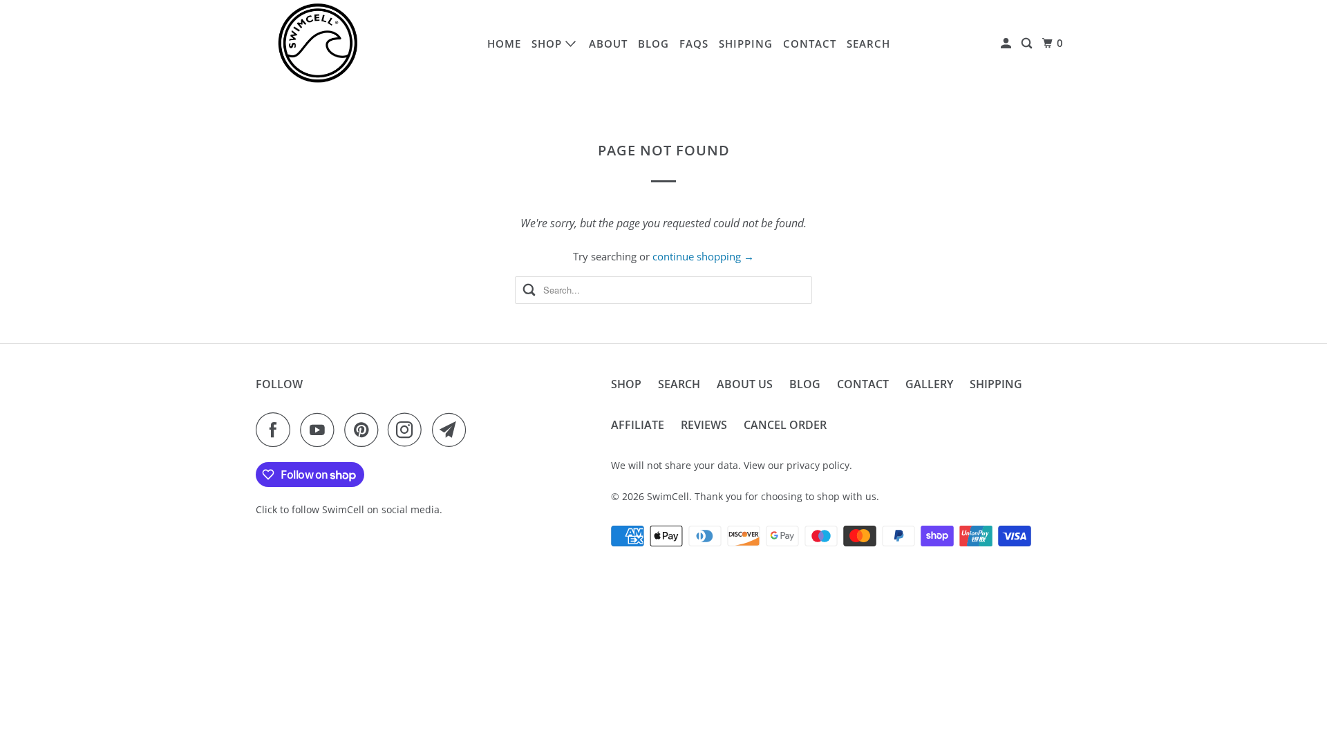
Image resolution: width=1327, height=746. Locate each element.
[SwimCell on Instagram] (408, 429)
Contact (809, 43)
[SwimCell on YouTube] (320, 429)
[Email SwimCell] (452, 429)
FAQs (693, 43)
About (608, 43)
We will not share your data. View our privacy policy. (731, 465)
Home (504, 43)
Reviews (704, 424)
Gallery (929, 384)
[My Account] (1007, 43)
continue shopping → (703, 256)
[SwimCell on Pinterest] (364, 429)
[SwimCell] (318, 43)
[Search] (1028, 43)
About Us (745, 384)
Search (868, 43)
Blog (653, 43)
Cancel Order (785, 424)
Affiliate (637, 424)
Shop (548, 43)
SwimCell (668, 496)
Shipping (746, 43)
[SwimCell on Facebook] (276, 429)
